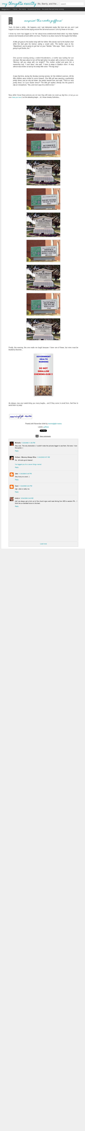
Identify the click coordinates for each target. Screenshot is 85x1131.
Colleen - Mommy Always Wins (25, 457)
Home (15, 9)
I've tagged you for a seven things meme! (28, 464)
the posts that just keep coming (53, 9)
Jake (16, 474)
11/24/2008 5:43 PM (25, 486)
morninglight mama (55, 423)
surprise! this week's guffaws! (43, 20)
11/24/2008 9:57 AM (43, 457)
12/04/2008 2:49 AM (26, 498)
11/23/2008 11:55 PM (28, 443)
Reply (17, 451)
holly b (17, 498)
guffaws (46, 427)
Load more (43, 544)
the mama (22, 9)
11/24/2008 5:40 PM (25, 474)
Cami (16, 486)
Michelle (18, 443)
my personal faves (34, 9)
